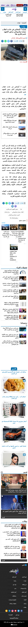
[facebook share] (11, 41)
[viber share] (15, 206)
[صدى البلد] (14, 9)
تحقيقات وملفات (12, 603)
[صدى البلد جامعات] (13, 5)
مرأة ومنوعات (23, 588)
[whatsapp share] (5, 41)
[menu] (25, 9)
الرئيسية (25, 12)
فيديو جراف (23, 596)
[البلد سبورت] (19, 5)
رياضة (15, 580)
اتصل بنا (10, 614)
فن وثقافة (24, 584)
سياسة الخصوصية (14, 618)
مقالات (25, 607)
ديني (15, 588)
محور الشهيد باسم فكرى (12, 209)
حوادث (4, 12)
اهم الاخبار (18, 12)
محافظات (14, 596)
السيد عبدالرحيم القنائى (14, 215)
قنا (25, 94)
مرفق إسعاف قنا (14, 218)
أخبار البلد (11, 12)
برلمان (25, 603)
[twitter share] (8, 41)
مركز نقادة (7, 212)
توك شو (14, 584)
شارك (15, 41)
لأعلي (23, 565)
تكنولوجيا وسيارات (12, 599)
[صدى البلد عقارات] (8, 5)
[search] (2, 9)
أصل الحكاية (13, 592)
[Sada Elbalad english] (3, 5)
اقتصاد (25, 599)
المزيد (3, 517)
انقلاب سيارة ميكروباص (17, 212)
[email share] (2, 41)
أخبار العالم (24, 592)
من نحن (17, 614)
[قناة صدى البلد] (25, 5)
